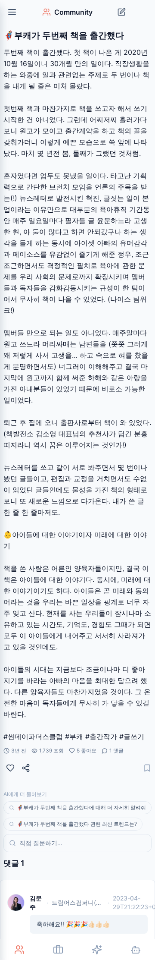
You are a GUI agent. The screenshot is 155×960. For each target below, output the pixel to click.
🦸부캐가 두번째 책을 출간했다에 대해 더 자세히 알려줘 (81, 807)
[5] (10, 768)
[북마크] (147, 768)
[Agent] (135, 949)
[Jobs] (58, 949)
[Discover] (97, 949)
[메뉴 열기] (12, 12)
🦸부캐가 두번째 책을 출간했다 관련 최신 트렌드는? (77, 824)
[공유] (26, 768)
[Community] (19, 949)
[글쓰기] (121, 12)
